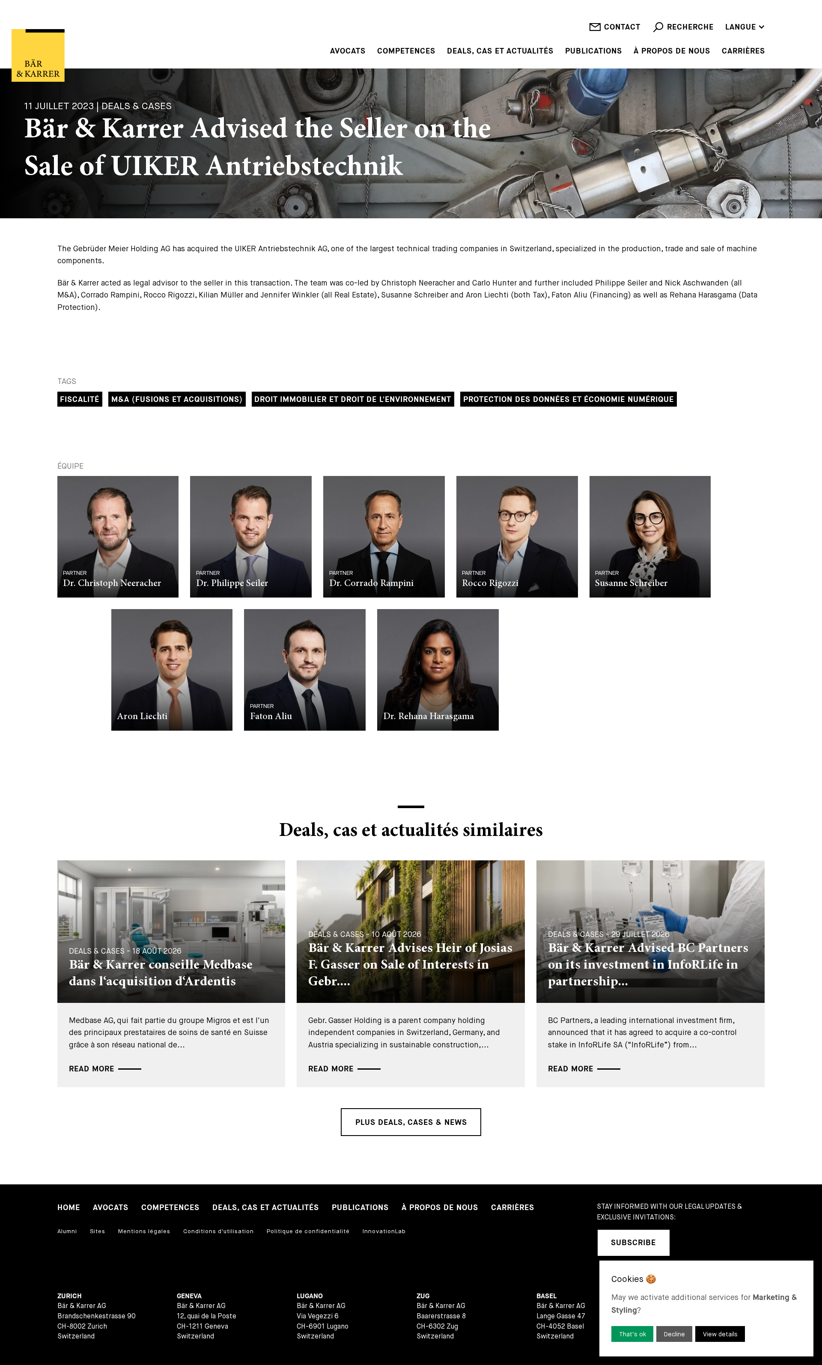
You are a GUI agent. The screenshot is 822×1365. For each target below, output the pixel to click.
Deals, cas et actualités (500, 51)
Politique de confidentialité (308, 1231)
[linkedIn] (688, 1243)
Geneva (189, 1296)
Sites (97, 1231)
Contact (622, 27)
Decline (674, 1334)
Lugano (310, 1296)
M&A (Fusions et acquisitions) (177, 399)
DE (730, 14)
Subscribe (633, 1242)
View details (720, 1334)
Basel (546, 1296)
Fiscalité (79, 399)
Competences (406, 51)
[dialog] (706, 1308)
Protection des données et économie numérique (568, 399)
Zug (423, 1296)
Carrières (743, 51)
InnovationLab (384, 1231)
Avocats (348, 51)
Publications (593, 51)
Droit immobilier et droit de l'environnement (352, 399)
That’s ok (632, 1334)
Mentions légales (144, 1231)
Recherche (690, 27)
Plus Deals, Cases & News (411, 1122)
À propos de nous (672, 51)
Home (68, 1207)
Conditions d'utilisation (218, 1231)
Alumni (67, 1231)
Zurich (69, 1296)
